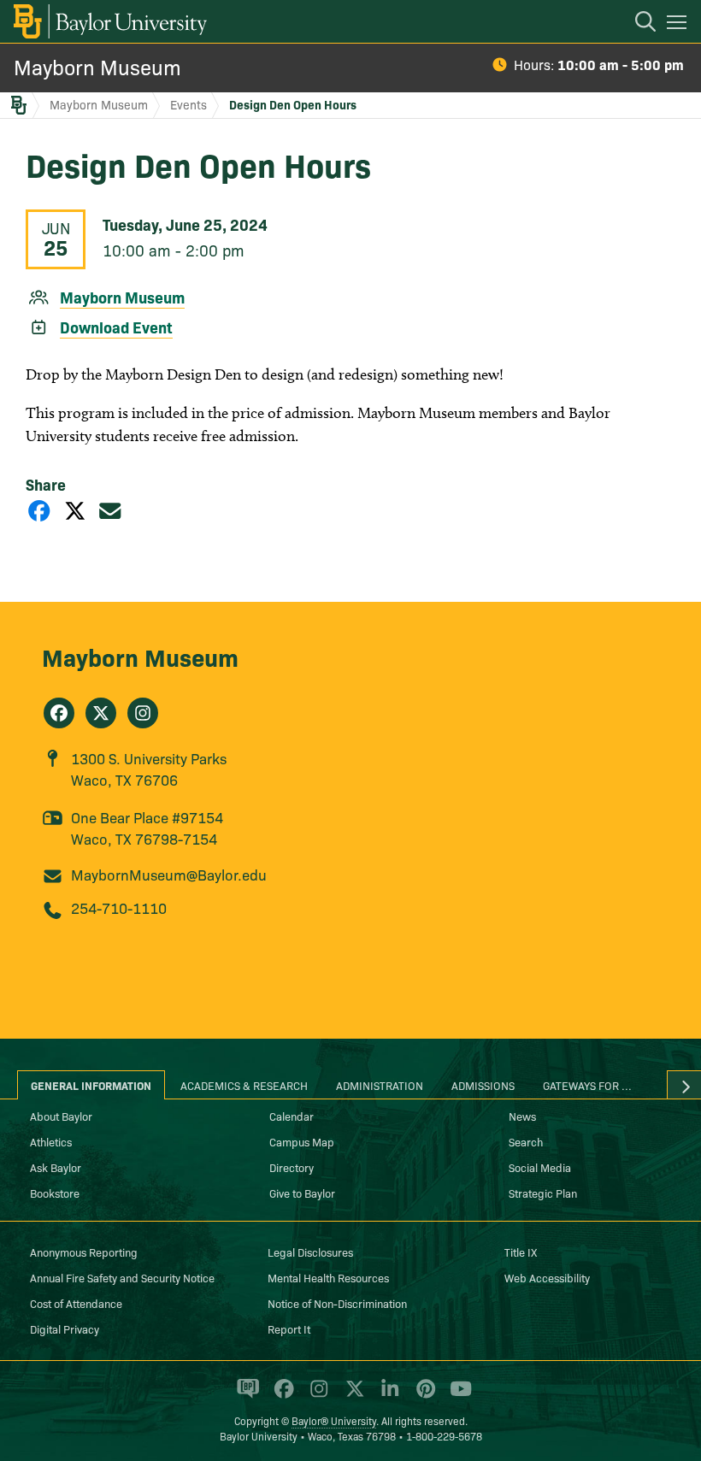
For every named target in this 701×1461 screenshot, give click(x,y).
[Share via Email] (110, 510)
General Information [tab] (91, 1085)
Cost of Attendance (76, 1303)
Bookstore (55, 1192)
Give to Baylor (302, 1192)
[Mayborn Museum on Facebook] (59, 713)
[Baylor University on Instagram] (315, 1396)
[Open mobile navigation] (679, 25)
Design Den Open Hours (292, 104)
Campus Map (301, 1141)
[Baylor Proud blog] (244, 1396)
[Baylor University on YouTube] (456, 1396)
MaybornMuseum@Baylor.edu (169, 874)
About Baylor (61, 1115)
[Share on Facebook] (39, 510)
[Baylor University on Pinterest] (422, 1396)
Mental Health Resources (328, 1277)
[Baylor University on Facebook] (280, 1396)
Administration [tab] (379, 1085)
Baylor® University (334, 1420)
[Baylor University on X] (351, 1396)
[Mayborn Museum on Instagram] (143, 713)
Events (188, 104)
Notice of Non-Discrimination (337, 1303)
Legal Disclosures (310, 1251)
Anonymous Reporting (84, 1251)
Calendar (291, 1115)
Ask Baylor (55, 1167)
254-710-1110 (119, 907)
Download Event (116, 327)
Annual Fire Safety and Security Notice (122, 1277)
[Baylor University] (109, 21)
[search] (637, 24)
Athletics (51, 1141)
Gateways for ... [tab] (587, 1085)
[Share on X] (75, 510)
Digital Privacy (64, 1328)
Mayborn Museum (97, 66)
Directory (291, 1167)
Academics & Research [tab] (244, 1085)
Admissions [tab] (483, 1085)
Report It (289, 1328)
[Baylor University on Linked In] (386, 1396)
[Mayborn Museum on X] (101, 713)
